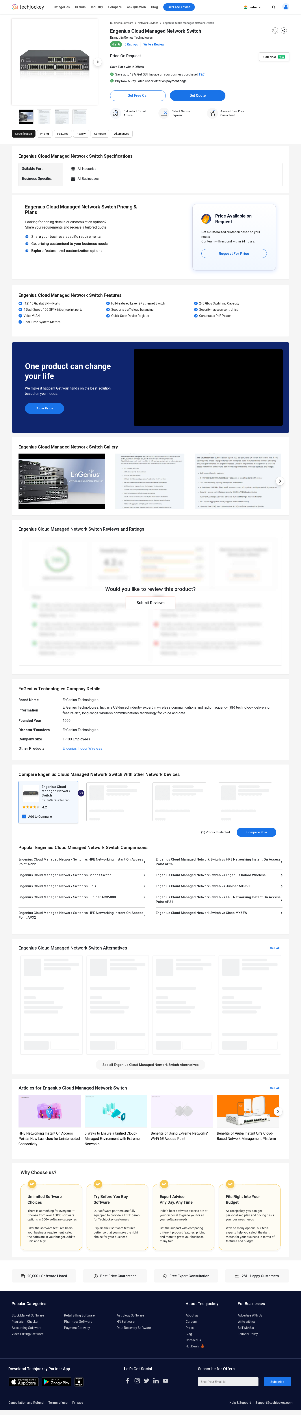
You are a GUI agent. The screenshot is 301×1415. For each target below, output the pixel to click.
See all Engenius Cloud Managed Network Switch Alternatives (150, 1065)
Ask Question (136, 7)
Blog (154, 7)
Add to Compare (40, 816)
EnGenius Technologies (137, 37)
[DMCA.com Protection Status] (79, 1385)
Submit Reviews (151, 602)
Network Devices (148, 23)
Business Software (121, 23)
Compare (115, 7)
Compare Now (256, 832)
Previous (11, 62)
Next (97, 62)
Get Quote (198, 95)
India (253, 7)
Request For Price (234, 254)
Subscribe (277, 1381)
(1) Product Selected (215, 832)
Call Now (270, 57)
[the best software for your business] (28, 9)
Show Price (44, 408)
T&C (201, 74)
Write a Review (153, 44)
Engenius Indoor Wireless (82, 748)
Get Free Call (138, 95)
